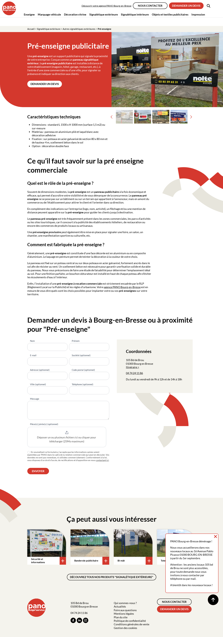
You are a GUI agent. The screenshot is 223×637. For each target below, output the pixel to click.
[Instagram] (85, 620)
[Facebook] (73, 620)
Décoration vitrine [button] (75, 14)
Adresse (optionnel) (40, 369)
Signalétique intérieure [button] (135, 14)
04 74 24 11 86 (134, 373)
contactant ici (102, 460)
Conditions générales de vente (131, 624)
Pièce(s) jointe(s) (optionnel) (44, 424)
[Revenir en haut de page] (213, 599)
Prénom (75, 340)
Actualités (120, 606)
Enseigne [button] (29, 14)
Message (34, 398)
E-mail (33, 355)
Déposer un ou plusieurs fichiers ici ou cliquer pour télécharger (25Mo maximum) (66, 439)
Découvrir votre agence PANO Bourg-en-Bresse (106, 5)
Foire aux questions (125, 610)
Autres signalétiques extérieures (79, 29)
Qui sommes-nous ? (125, 603)
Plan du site (120, 617)
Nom (32, 340)
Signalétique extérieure (48, 29)
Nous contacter (150, 5)
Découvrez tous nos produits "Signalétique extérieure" (111, 577)
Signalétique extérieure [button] (103, 14)
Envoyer (38, 471)
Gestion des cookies (125, 628)
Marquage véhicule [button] (49, 14)
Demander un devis (186, 5)
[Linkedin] (79, 620)
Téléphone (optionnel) (82, 384)
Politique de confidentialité (130, 620)
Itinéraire (131, 367)
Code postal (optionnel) (83, 369)
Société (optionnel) (81, 355)
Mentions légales (124, 613)
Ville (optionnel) (38, 384)
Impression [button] (198, 14)
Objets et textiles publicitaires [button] (170, 14)
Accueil (31, 29)
